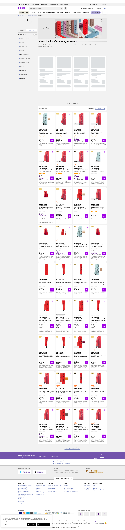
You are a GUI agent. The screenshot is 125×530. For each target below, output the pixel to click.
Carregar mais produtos (72, 448)
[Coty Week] (23, 12)
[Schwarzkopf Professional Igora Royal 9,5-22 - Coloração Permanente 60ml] (81, 306)
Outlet (19, 498)
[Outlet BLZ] (96, 12)
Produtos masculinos (54, 456)
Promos (33, 12)
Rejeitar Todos (31, 524)
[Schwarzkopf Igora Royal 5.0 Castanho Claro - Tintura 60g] (98, 194)
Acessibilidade (24, 4)
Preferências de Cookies (23, 491)
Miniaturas (86, 12)
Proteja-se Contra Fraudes (23, 490)
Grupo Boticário (34, 4)
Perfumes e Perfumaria (49, 12)
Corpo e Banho (39, 491)
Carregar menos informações (62, 478)
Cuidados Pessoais (76, 12)
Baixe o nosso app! (53, 4)
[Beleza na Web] (21, 8)
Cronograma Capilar (40, 492)
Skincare (67, 12)
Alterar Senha (86, 488)
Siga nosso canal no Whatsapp (100, 490)
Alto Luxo (50, 487)
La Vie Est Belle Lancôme (69, 488)
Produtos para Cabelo (40, 485)
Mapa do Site (21, 497)
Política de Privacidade (23, 488)
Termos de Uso (21, 495)
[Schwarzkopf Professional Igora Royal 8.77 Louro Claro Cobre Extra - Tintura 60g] (81, 119)
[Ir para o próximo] (105, 12)
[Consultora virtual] (65, 8)
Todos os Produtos (28, 26)
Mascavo (65, 487)
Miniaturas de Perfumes (69, 490)
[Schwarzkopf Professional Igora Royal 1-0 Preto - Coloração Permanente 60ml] (98, 342)
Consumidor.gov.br (22, 492)
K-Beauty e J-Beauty (52, 490)
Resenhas (95, 487)
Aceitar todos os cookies (43, 524)
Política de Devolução (23, 487)
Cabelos (39, 12)
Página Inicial (21, 15)
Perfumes (38, 487)
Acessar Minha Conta (99, 8)
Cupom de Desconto (52, 491)
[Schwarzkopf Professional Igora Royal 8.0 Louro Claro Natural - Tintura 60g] (98, 119)
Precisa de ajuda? (64, 4)
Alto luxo (95, 488)
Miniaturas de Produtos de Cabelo (71, 491)
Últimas (94, 485)
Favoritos (104, 4)
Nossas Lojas (44, 4)
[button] (52, 140)
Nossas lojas (21, 500)
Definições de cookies (9, 524)
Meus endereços (87, 487)
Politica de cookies (19, 521)
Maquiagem (60, 12)
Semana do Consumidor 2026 (54, 485)
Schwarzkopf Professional (31, 15)
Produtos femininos (42, 456)
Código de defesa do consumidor (25, 494)
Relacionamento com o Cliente (24, 485)
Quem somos (21, 501)
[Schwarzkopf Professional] (27, 21)
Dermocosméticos (40, 494)
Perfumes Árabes (51, 488)
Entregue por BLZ (22, 34)
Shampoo (66, 485)
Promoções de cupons (23, 503)
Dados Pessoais (87, 485)
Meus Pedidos (95, 4)
